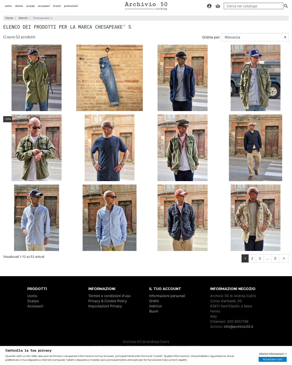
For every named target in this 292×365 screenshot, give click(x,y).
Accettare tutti (272, 359)
